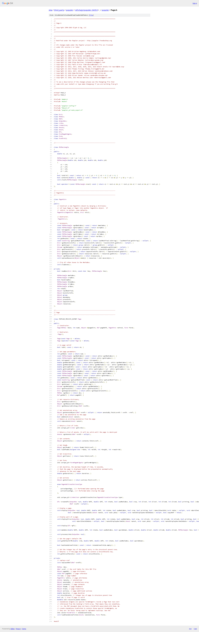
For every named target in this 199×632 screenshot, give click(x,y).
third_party (59, 10)
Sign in (195, 3)
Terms (24, 629)
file (91, 15)
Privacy (18, 629)
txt (190, 629)
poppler (69, 10)
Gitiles (12, 629)
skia (50, 10)
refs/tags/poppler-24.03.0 (86, 10)
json (195, 629)
